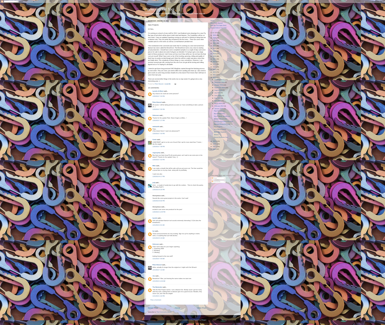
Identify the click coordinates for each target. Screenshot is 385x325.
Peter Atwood (157, 102)
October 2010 (218, 85)
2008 (214, 144)
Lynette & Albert (157, 91)
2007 (214, 146)
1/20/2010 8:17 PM (158, 176)
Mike (154, 165)
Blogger (203, 320)
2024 (214, 40)
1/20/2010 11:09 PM (158, 212)
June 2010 (217, 95)
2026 (214, 35)
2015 (214, 64)
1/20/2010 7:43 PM (158, 133)
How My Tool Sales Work (218, 25)
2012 (214, 72)
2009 (214, 141)
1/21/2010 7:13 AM (158, 270)
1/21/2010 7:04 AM (158, 258)
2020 (214, 51)
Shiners (216, 134)
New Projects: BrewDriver (222, 116)
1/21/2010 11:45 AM (158, 281)
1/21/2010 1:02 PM (158, 296)
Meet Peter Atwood (217, 23)
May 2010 (217, 98)
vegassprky (156, 152)
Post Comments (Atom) (164, 312)
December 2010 (219, 79)
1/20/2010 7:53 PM (158, 159)
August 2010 (218, 90)
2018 (214, 56)
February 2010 (219, 106)
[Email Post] (175, 84)
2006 (214, 149)
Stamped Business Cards (222, 124)
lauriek (154, 218)
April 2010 (217, 100)
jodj (153, 182)
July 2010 (217, 93)
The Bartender (157, 287)
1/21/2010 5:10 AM (158, 238)
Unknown (155, 115)
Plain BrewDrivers (219, 111)
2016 (214, 61)
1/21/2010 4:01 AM (158, 225)
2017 (214, 59)
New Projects (218, 127)
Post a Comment (155, 300)
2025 (214, 38)
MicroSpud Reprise (220, 129)
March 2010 (218, 103)
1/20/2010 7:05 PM (158, 109)
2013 (214, 69)
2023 (214, 43)
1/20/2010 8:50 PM (158, 201)
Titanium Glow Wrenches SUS (223, 121)
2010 (214, 77)
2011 (214, 75)
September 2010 (219, 87)
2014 (214, 67)
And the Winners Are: (220, 119)
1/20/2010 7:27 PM (158, 120)
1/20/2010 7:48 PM (158, 146)
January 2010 (218, 108)
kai (153, 231)
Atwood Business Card (221, 137)
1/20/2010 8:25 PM (158, 189)
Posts (215, 178)
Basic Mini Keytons (220, 132)
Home (177, 308)
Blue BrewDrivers (219, 113)
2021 (214, 48)
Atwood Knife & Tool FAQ (218, 28)
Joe (153, 276)
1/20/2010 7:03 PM (158, 96)
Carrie (154, 139)
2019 (214, 53)
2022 (214, 46)
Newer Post (153, 308)
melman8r (155, 126)
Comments (216, 181)
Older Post (201, 308)
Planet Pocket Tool (159, 9)
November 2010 (219, 82)
